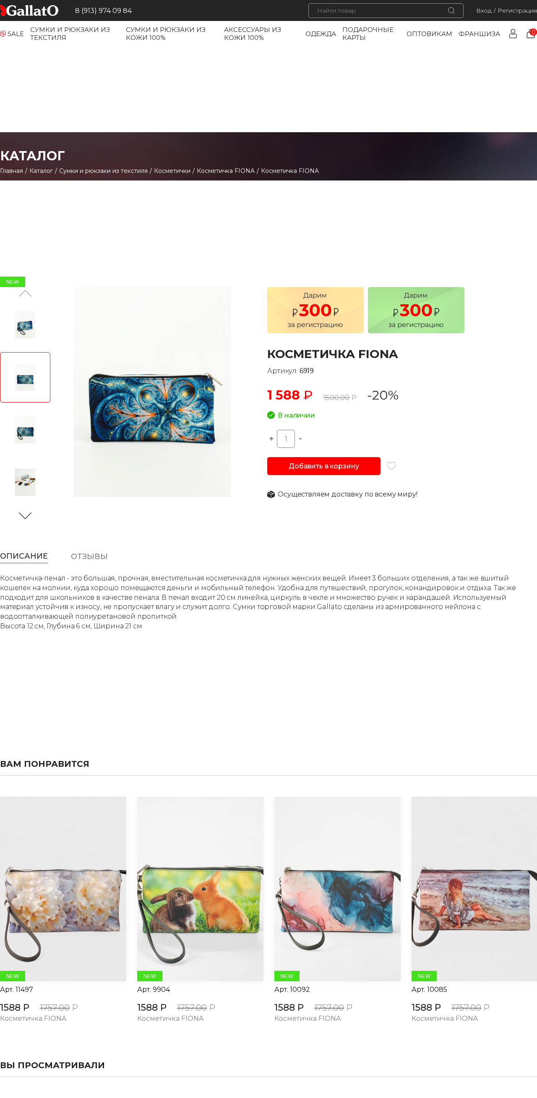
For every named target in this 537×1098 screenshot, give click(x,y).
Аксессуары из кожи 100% (252, 34)
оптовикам (429, 34)
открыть (54, 889)
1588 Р (14, 1007)
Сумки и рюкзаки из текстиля (103, 171)
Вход (484, 10)
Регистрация (517, 10)
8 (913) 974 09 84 (103, 11)
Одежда (320, 34)
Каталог (41, 171)
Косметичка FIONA (226, 171)
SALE (16, 34)
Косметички (172, 171)
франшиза (479, 34)
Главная (11, 171)
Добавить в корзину (324, 466)
